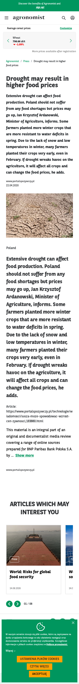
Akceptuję (39, 674)
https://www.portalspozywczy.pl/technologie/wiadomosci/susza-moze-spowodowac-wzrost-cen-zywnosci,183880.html (39, 416)
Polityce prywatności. (57, 645)
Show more (24, 455)
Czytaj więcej (39, 666)
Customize (66, 28)
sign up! (40, 7)
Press (26, 61)
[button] (6, 17)
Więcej (9, 651)
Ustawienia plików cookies (39, 659)
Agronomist (12, 61)
